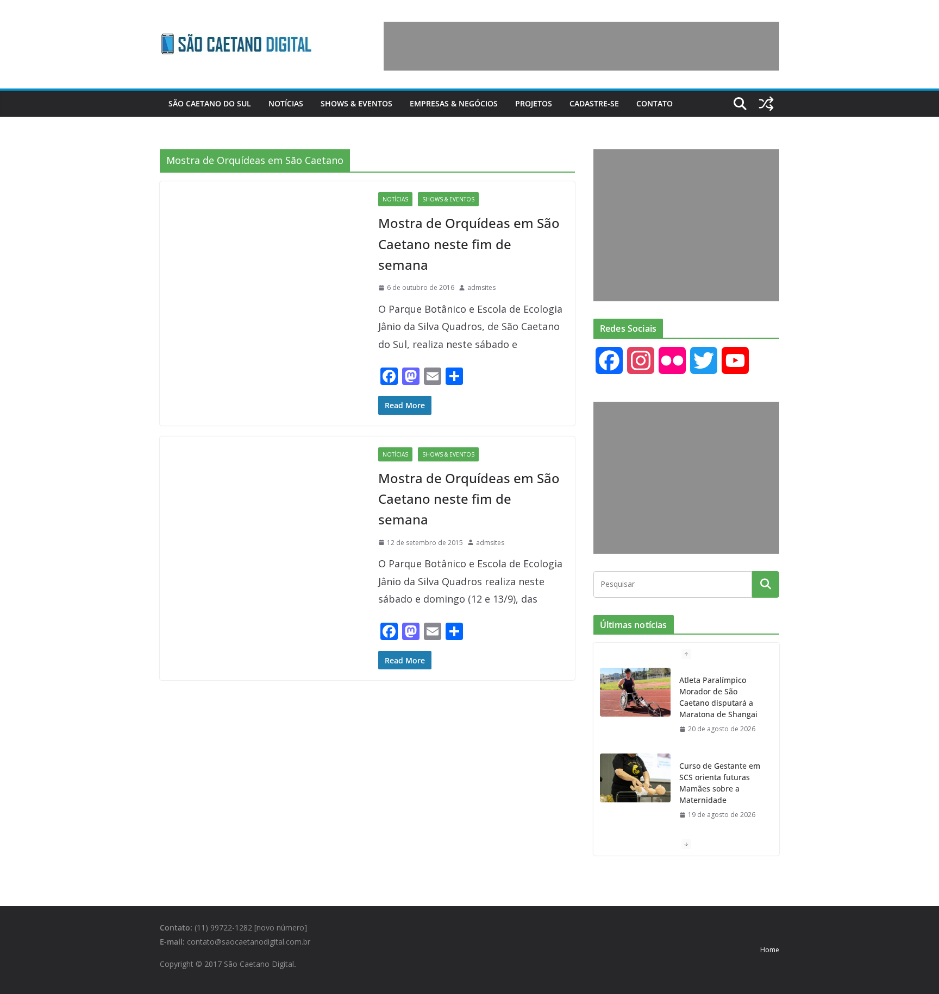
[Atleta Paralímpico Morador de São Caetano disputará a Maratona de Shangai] (635, 692)
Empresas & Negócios (454, 103)
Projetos (533, 103)
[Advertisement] (581, 46)
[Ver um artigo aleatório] (766, 104)
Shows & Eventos (356, 103)
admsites (481, 287)
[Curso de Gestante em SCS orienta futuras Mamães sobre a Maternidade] (635, 778)
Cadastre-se (594, 103)
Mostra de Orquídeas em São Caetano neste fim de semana (469, 244)
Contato (654, 103)
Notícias (285, 103)
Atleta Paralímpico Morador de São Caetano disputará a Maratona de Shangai (718, 697)
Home (769, 949)
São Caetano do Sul (209, 103)
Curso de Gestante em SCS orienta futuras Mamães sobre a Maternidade (719, 783)
